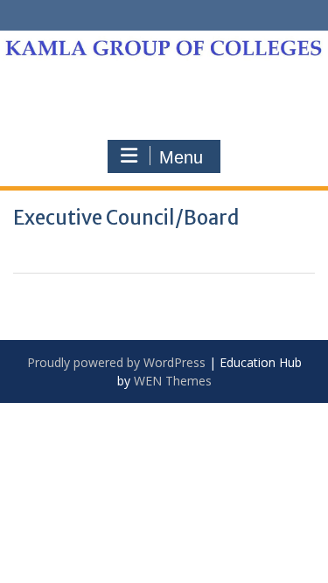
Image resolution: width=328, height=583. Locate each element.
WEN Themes (173, 380)
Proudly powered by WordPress (116, 362)
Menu (181, 157)
